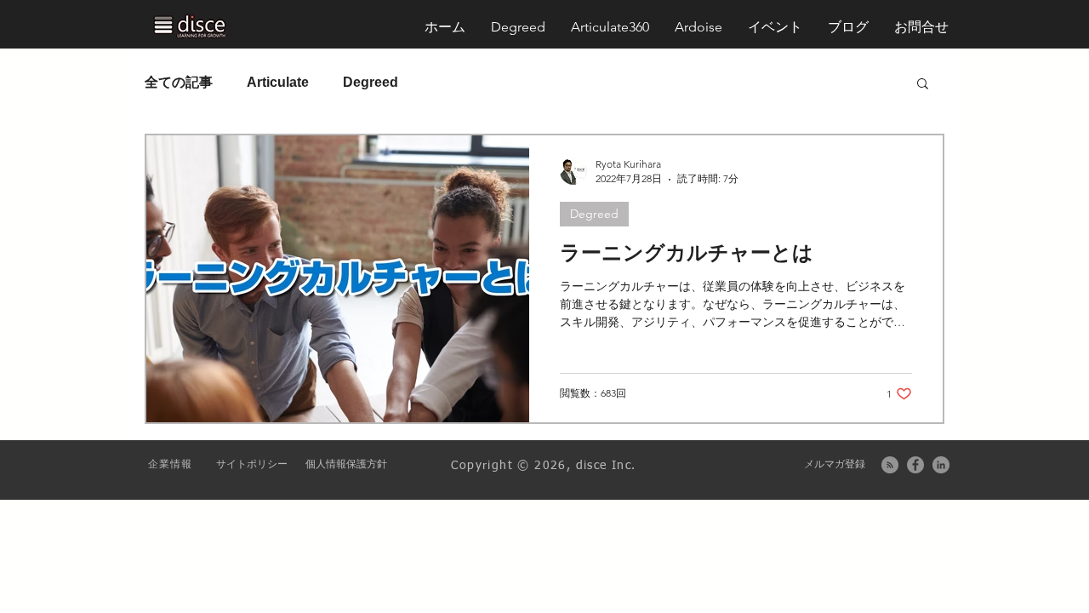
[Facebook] (915, 464)
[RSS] (889, 464)
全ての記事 (179, 82)
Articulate (278, 82)
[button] (921, 27)
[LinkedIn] (940, 464)
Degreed (370, 82)
